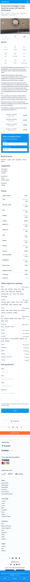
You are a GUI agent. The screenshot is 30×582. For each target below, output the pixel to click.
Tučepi (14, 294)
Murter (8, 302)
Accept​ (4, 578)
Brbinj (11, 310)
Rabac (19, 318)
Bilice (20, 304)
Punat (2, 330)
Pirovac (21, 302)
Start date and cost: (7, 147)
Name (2, 368)
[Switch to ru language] (14, 564)
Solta (7, 291)
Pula (2, 318)
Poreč (23, 318)
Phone (2, 382)
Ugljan (3, 350)
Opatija (3, 353)
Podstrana (10, 289)
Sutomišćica (9, 312)
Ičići (26, 338)
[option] (15, 26)
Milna (23, 289)
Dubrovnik (4, 324)
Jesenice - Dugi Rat (6, 357)
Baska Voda (12, 291)
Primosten (3, 302)
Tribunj (10, 304)
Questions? (4, 389)
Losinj (2, 338)
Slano (2, 326)
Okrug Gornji (4, 296)
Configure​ (14, 578)
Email (2, 375)
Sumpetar (3, 347)
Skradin (13, 302)
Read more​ (17, 575)
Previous (1, 122)
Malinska (7, 341)
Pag (19, 310)
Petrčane (3, 312)
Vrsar (2, 344)
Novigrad (6, 318)
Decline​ (24, 578)
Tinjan (6, 321)
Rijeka (6, 338)
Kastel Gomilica (5, 294)
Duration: (5, 141)
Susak (2, 341)
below (15, 109)
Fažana (3, 360)
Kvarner (3, 336)
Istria (2, 316)
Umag (2, 321)
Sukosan (23, 310)
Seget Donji (18, 291)
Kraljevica (21, 338)
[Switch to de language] (16, 564)
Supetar (22, 294)
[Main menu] (28, 1)
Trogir (2, 289)
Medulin (11, 318)
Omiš (18, 294)
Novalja (15, 310)
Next (28, 122)
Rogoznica (15, 304)
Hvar (10, 294)
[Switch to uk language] (19, 564)
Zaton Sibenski (4, 304)
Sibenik (3, 300)
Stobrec (3, 291)
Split (2, 287)
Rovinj (15, 318)
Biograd (3, 310)
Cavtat (12, 326)
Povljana (15, 312)
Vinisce (15, 289)
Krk (9, 338)
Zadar (2, 308)
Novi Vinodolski (15, 338)
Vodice (17, 302)
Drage (2, 333)
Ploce (19, 289)
